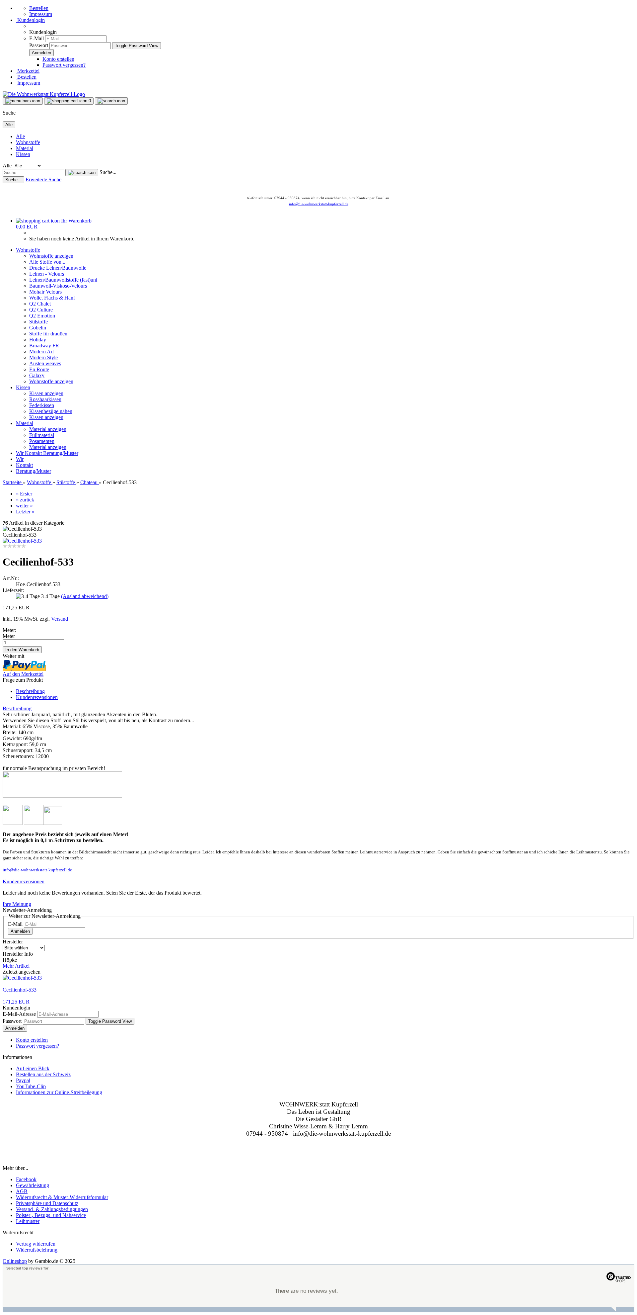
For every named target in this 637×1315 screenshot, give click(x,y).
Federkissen (41, 405)
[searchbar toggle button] (111, 101)
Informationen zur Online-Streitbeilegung (59, 1092)
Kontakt (34, 453)
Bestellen (38, 8)
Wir (20, 453)
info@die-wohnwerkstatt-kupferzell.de (318, 204)
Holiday (37, 339)
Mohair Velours (45, 292)
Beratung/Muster (60, 453)
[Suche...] (81, 172)
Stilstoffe (38, 321)
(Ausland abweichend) (84, 596)
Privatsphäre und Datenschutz (47, 1203)
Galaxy (36, 375)
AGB (22, 1191)
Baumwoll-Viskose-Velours (58, 286)
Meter (9, 636)
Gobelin (37, 327)
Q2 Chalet (40, 304)
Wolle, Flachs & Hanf (52, 298)
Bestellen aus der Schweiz (43, 1074)
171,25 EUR (16, 1002)
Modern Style (43, 357)
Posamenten (41, 441)
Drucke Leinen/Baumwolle (57, 268)
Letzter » (25, 511)
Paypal (23, 1080)
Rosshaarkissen (45, 399)
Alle (20, 136)
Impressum (40, 14)
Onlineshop (15, 1261)
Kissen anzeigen (46, 393)
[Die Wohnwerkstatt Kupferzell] (44, 94)
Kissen (23, 154)
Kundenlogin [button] (30, 20)
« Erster (24, 493)
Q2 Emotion (42, 315)
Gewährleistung (32, 1185)
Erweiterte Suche (43, 179)
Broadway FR (44, 345)
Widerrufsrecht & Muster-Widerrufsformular (62, 1197)
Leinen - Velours (46, 274)
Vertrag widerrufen (35, 1244)
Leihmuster (27, 1221)
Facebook (26, 1179)
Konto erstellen (58, 59)
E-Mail (36, 38)
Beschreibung (30, 691)
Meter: (9, 630)
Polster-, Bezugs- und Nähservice (51, 1215)
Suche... (108, 172)
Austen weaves (45, 363)
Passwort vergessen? (64, 65)
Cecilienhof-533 (19, 990)
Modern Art (41, 351)
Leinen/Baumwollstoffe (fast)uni (63, 280)
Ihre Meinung (17, 904)
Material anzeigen (47, 429)
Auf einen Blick (32, 1068)
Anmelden (20, 931)
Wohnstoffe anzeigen (51, 256)
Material (24, 148)
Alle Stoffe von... (47, 262)
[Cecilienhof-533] (22, 541)
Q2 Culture (41, 309)
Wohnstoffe (28, 142)
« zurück (25, 499)
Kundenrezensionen (37, 697)
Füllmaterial (41, 435)
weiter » (24, 505)
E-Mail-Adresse (19, 1014)
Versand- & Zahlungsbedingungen (52, 1209)
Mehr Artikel (16, 966)
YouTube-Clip (31, 1086)
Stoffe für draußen (48, 333)
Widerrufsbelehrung (36, 1250)
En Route (39, 369)
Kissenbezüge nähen (50, 411)
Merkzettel (27, 71)
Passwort (38, 45)
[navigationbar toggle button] (23, 101)
